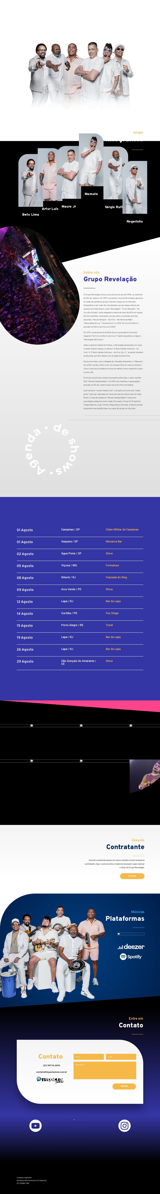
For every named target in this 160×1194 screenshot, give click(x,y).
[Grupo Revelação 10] (55, 761)
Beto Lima (30, 215)
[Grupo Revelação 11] (105, 761)
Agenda (109, 3)
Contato (152, 3)
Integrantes (88, 3)
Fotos (118, 3)
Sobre (100, 3)
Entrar (132, 876)
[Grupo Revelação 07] (105, 726)
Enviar (124, 1086)
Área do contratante (134, 3)
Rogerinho (135, 221)
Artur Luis (50, 209)
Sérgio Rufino (116, 207)
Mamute (91, 194)
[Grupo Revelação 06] (55, 726)
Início (77, 3)
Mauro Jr (69, 207)
